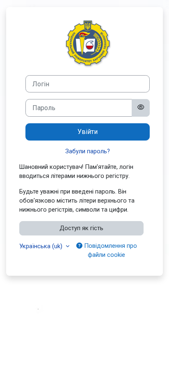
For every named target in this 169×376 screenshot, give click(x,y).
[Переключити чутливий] (141, 107)
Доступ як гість (81, 228)
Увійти (88, 132)
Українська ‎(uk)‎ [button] (41, 246)
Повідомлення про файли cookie (109, 250)
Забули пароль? (87, 151)
